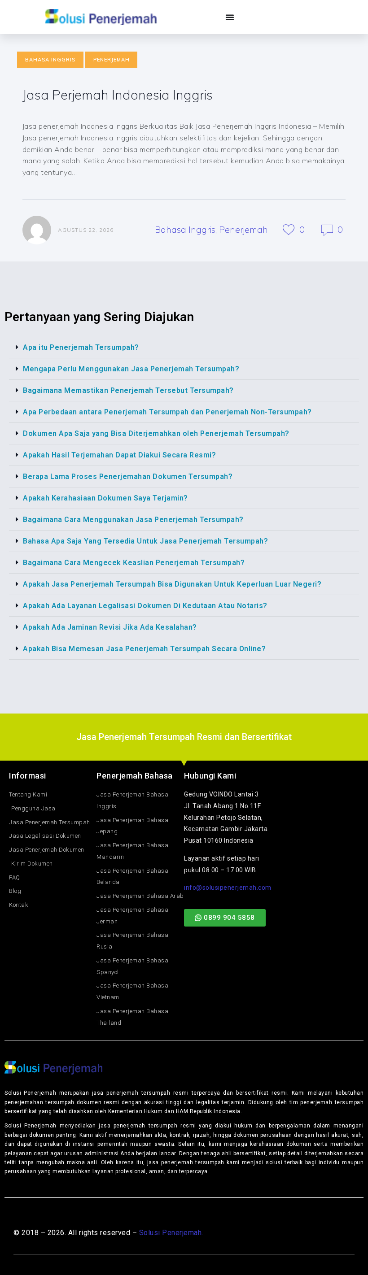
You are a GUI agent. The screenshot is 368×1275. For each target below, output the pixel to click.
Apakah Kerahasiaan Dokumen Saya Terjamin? (105, 498)
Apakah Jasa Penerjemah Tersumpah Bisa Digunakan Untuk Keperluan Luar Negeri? (172, 584)
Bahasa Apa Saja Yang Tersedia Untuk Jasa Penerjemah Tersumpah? (145, 541)
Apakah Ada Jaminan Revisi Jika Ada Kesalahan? (110, 627)
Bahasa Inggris (50, 60)
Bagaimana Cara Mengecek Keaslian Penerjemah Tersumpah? (134, 562)
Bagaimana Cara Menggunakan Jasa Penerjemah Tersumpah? (133, 519)
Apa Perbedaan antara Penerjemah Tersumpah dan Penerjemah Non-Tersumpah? (167, 412)
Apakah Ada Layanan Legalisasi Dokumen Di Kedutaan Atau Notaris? (145, 605)
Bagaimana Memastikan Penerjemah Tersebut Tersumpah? (128, 390)
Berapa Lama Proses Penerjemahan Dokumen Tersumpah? (127, 476)
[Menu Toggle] (230, 17)
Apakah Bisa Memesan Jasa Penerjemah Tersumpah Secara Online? (144, 648)
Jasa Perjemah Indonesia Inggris (117, 95)
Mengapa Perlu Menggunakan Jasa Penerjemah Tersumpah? (131, 369)
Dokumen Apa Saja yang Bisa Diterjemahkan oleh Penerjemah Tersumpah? (156, 433)
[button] (184, 347)
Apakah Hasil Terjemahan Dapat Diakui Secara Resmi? (119, 455)
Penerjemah (111, 60)
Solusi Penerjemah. (171, 1232)
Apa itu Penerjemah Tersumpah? (81, 347)
